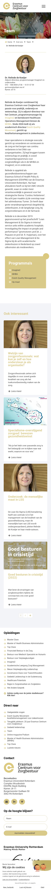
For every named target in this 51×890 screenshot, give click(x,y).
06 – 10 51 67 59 (27, 85)
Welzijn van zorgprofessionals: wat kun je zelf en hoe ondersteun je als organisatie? (23, 359)
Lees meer (16, 391)
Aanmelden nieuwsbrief (24, 833)
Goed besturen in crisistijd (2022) (25, 576)
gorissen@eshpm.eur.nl (14, 87)
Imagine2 (38, 80)
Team (29, 42)
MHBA (8, 124)
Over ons (19, 42)
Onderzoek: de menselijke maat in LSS (25, 498)
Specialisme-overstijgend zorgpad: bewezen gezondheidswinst (25, 433)
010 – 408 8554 (11, 85)
